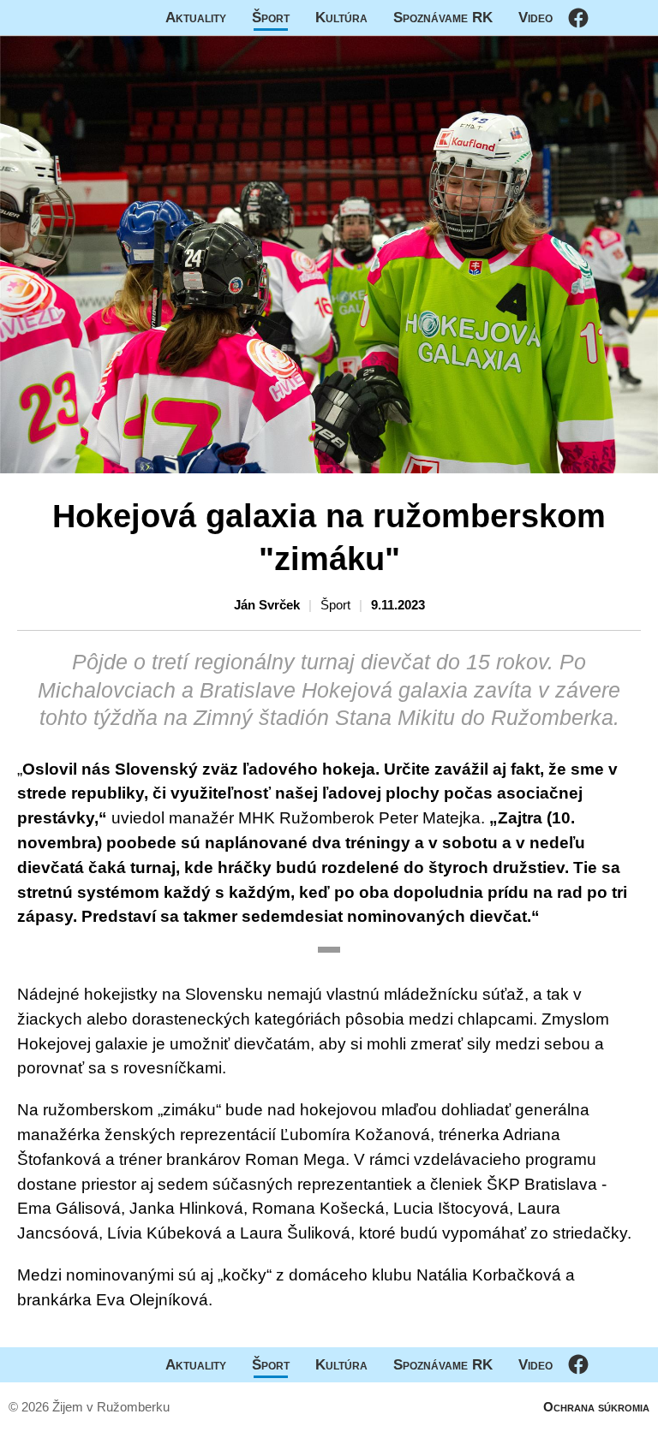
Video (535, 17)
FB (578, 17)
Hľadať (636, 17)
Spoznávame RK (443, 17)
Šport (271, 17)
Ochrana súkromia (596, 1406)
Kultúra (341, 17)
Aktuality (195, 17)
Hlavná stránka (64, 17)
